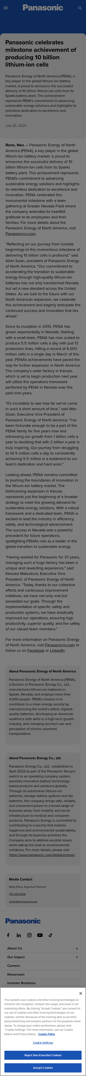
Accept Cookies (43, 1068)
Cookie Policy (46, 1034)
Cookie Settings (43, 1043)
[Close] (81, 993)
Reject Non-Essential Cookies (43, 1055)
